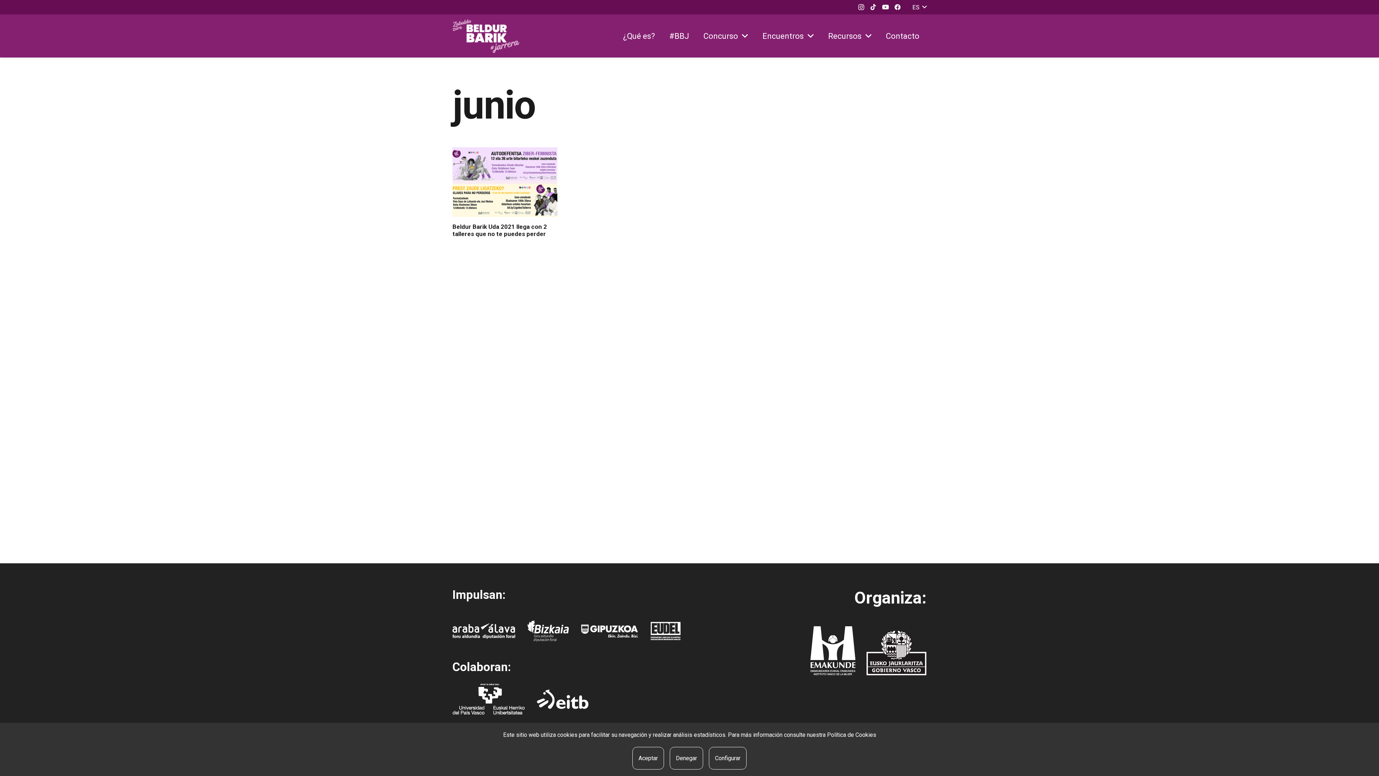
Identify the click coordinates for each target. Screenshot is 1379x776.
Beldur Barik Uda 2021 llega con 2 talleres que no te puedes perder (499, 230)
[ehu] (488, 699)
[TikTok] (873, 7)
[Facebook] (898, 7)
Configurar (727, 758)
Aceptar (648, 758)
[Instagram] (861, 7)
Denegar (686, 758)
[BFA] (548, 630)
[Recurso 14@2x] (832, 650)
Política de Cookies (851, 734)
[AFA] (483, 631)
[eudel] (665, 631)
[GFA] (609, 631)
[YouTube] (885, 7)
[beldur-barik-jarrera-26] (485, 36)
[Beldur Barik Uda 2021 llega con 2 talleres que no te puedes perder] (504, 182)
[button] (919, 7)
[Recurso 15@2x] (897, 652)
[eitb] (563, 699)
